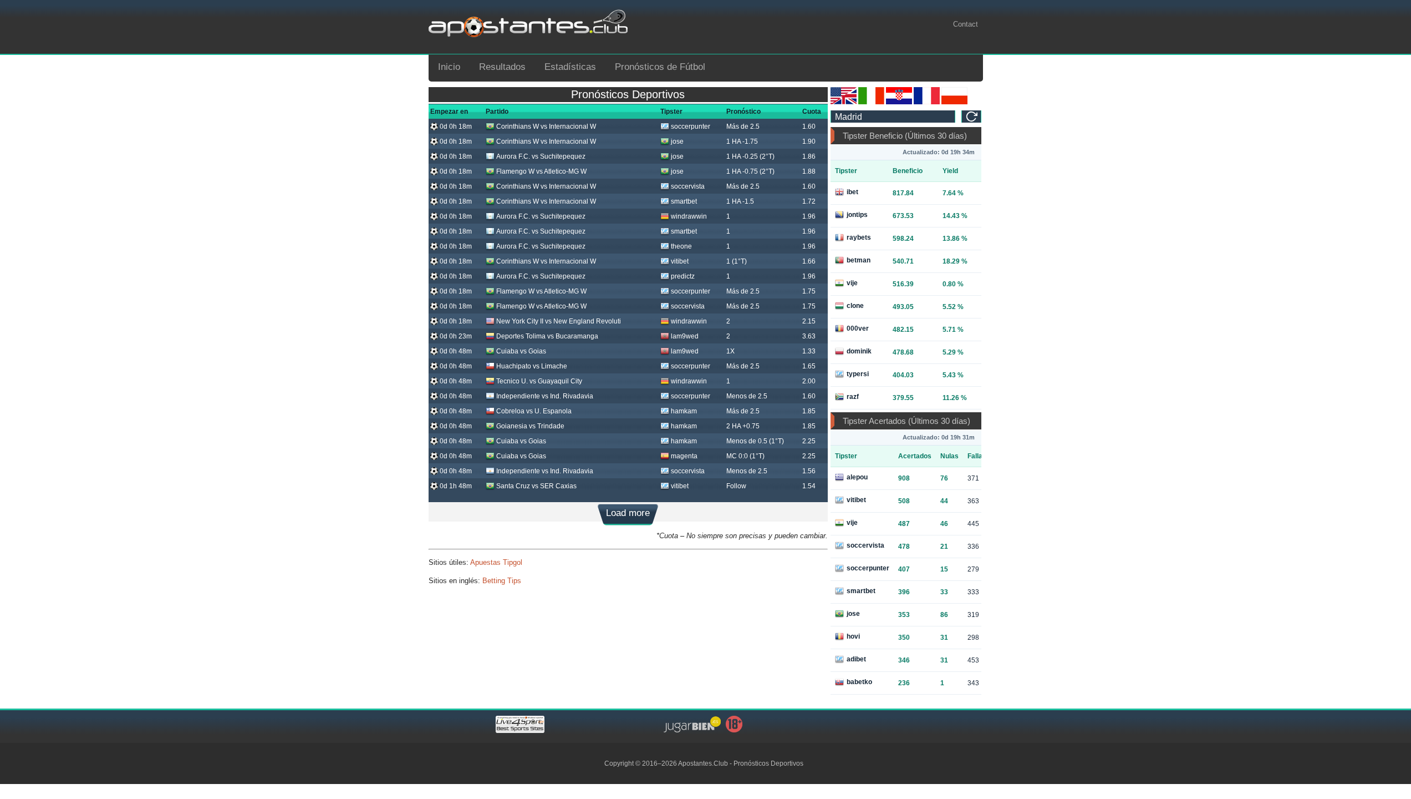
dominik (859, 351)
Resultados (502, 67)
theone (681, 246)
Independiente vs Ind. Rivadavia (544, 396)
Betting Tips (501, 581)
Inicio (449, 67)
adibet (856, 659)
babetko (859, 682)
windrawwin (689, 216)
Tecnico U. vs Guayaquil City (539, 381)
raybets (859, 237)
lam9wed (685, 336)
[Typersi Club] (954, 102)
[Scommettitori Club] (871, 102)
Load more (628, 513)
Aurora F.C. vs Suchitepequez (540, 156)
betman (858, 260)
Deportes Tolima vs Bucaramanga (547, 336)
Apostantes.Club (703, 763)
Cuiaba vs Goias (521, 351)
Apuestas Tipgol (496, 562)
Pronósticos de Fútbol (660, 67)
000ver (858, 328)
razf (853, 397)
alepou (857, 477)
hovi (853, 636)
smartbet (684, 201)
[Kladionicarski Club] (899, 102)
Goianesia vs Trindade (530, 426)
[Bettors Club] (844, 102)
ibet (852, 192)
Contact (965, 24)
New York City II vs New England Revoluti (558, 321)
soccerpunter (690, 126)
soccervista (688, 186)
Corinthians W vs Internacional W (546, 126)
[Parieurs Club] (927, 102)
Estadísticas (570, 67)
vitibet (680, 261)
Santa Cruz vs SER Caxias (536, 486)
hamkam (684, 411)
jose (677, 141)
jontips (857, 215)
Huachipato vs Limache (531, 366)
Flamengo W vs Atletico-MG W (541, 171)
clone (855, 306)
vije (852, 283)
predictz (683, 276)
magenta (684, 456)
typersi (858, 374)
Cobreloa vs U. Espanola (534, 411)
